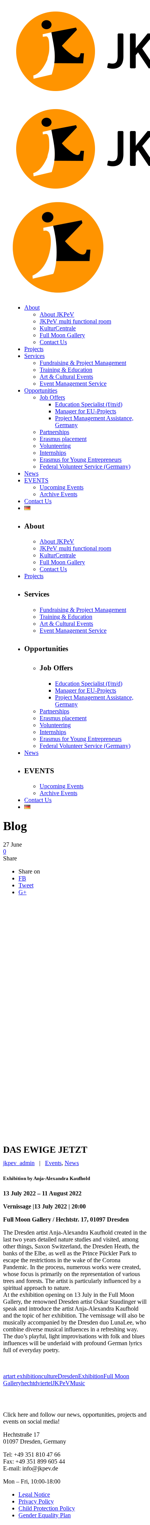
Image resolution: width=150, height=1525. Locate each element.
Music (77, 1383)
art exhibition (25, 1376)
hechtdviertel (36, 1383)
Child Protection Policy (46, 1508)
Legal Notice (34, 1494)
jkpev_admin (19, 1163)
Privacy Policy (36, 1501)
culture (49, 1376)
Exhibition (90, 1376)
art (6, 1376)
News (72, 1163)
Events (53, 1163)
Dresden (68, 1376)
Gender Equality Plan (44, 1515)
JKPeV (61, 1383)
